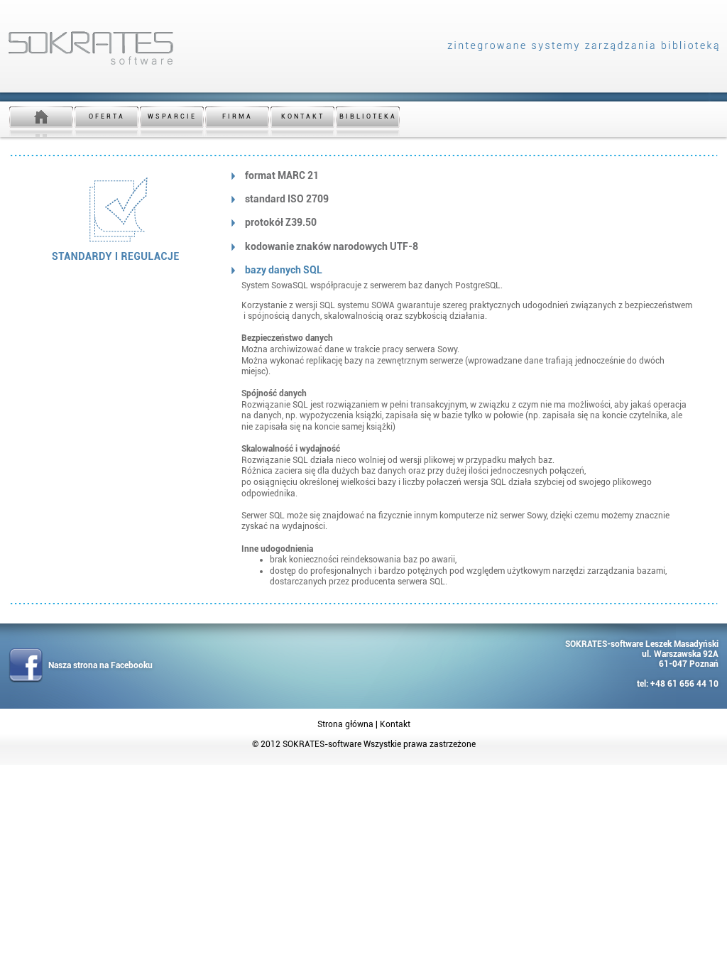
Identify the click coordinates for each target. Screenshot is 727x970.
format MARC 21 (282, 175)
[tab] (468, 175)
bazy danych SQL (283, 270)
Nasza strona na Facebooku (100, 665)
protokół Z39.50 (281, 222)
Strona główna (345, 724)
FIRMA (237, 116)
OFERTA (107, 116)
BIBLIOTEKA (368, 116)
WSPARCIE (172, 116)
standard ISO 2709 (287, 199)
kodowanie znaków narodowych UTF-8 (331, 246)
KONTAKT (302, 116)
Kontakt (395, 724)
